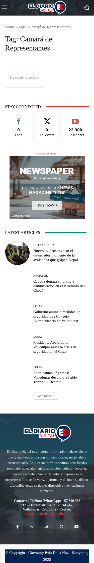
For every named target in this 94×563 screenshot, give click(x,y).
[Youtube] (76, 527)
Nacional (40, 275)
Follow (47, 119)
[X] (61, 527)
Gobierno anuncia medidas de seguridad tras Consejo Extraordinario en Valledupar (56, 316)
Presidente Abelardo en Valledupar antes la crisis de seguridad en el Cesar (55, 346)
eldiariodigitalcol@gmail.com (47, 514)
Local (38, 336)
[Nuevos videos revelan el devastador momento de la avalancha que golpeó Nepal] (17, 253)
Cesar (37, 306)
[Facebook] (17, 527)
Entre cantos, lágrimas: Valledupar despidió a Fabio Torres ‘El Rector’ (55, 377)
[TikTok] (47, 527)
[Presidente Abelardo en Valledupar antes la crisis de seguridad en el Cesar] (17, 344)
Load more (44, 396)
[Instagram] (32, 527)
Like (19, 119)
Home (10, 27)
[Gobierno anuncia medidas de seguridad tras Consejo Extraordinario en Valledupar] (17, 314)
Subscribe (75, 119)
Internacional (44, 245)
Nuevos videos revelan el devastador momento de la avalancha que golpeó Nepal (55, 255)
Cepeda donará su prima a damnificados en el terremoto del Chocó (59, 285)
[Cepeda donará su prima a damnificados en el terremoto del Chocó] (17, 283)
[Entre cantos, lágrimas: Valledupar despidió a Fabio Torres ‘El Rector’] (17, 375)
